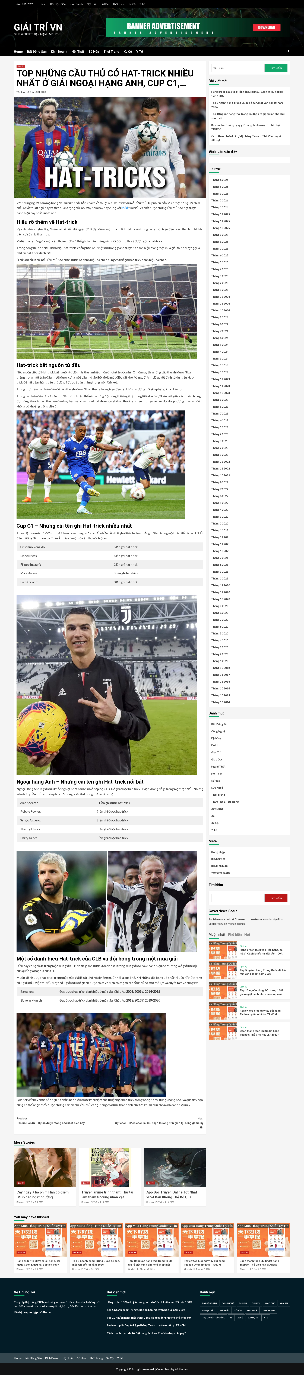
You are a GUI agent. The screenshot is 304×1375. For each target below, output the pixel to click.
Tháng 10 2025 (220, 227)
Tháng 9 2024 (219, 317)
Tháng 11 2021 (220, 544)
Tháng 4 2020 (219, 640)
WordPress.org (220, 872)
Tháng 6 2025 (219, 255)
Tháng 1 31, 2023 (38, 92)
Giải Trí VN (38, 27)
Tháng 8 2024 (219, 324)
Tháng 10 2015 (220, 695)
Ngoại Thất (218, 766)
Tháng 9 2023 (219, 399)
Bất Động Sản (58, 3)
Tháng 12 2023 (220, 379)
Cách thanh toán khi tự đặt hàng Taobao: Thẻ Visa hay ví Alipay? (246, 138)
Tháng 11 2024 (220, 303)
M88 (124, 208)
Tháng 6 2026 (219, 179)
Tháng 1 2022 (219, 530)
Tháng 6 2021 (219, 564)
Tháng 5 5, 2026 (35, 1202)
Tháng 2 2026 (219, 200)
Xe (213, 815)
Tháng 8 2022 (219, 482)
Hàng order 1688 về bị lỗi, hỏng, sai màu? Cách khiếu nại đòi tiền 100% (247, 93)
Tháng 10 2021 (220, 551)
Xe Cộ (132, 3)
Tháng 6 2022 (219, 496)
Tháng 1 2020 (219, 660)
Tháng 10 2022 (220, 475)
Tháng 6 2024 (219, 337)
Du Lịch (215, 745)
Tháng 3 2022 (219, 516)
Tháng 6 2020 (219, 626)
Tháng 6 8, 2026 (35, 1269)
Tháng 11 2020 (220, 592)
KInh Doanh (76, 3)
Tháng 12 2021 (220, 537)
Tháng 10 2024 (220, 310)
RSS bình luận (219, 865)
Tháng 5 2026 (219, 186)
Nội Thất (92, 3)
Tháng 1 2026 (219, 207)
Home (43, 3)
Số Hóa (105, 3)
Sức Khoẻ (217, 787)
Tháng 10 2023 (220, 392)
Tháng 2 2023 (219, 447)
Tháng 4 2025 (219, 269)
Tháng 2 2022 (219, 523)
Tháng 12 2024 (220, 296)
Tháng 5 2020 (219, 633)
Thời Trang (119, 3)
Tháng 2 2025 (219, 282)
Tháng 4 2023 (219, 434)
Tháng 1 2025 (219, 289)
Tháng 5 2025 (219, 262)
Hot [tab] (247, 934)
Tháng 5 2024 (219, 344)
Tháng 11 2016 (220, 681)
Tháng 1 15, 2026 (101, 1202)
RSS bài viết (218, 858)
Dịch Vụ (216, 738)
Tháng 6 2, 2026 (259, 1269)
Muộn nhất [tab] (217, 934)
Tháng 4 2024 (219, 351)
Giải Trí (21, 66)
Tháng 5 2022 (219, 502)
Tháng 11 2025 (220, 221)
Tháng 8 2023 (219, 406)
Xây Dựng (217, 808)
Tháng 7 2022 (219, 489)
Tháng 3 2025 (219, 276)
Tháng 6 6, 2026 (91, 1269)
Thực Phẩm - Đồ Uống (213, 1317)
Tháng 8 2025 (219, 241)
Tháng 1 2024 (219, 372)
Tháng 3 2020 (219, 647)
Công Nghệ (218, 731)
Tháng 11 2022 (220, 468)
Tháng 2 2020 (219, 654)
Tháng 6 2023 (219, 420)
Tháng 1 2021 (219, 578)
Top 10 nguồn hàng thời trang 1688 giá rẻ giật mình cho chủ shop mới (247, 116)
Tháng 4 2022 (219, 509)
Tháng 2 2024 (219, 365)
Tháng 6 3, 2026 (203, 1269)
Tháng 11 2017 (220, 674)
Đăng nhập (218, 851)
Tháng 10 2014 (220, 702)
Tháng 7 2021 (219, 557)
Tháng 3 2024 (219, 358)
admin (23, 92)
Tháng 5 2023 (219, 427)
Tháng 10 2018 (220, 667)
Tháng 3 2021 (219, 571)
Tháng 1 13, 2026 (166, 1202)
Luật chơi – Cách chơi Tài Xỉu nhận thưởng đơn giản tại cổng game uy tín (158, 1123)
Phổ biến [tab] (235, 934)
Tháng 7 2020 (219, 619)
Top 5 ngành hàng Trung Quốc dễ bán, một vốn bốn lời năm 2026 (247, 105)
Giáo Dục (217, 759)
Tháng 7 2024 (219, 331)
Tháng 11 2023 (220, 386)
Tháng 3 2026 (219, 193)
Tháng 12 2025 (220, 214)
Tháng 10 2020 (220, 599)
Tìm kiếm (216, 884)
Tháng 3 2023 (219, 441)
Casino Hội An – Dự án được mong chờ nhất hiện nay (51, 1121)
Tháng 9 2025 (219, 234)
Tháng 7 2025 (219, 248)
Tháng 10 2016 (220, 688)
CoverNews (163, 1369)
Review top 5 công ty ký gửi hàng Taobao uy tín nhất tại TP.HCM (245, 127)
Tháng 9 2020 (219, 605)
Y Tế (142, 3)
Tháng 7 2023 (219, 413)
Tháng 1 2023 (219, 454)
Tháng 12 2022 (220, 461)
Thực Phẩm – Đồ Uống (225, 801)
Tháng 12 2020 (220, 585)
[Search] (288, 51)
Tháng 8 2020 (219, 612)
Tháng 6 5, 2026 (147, 1269)
